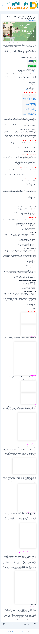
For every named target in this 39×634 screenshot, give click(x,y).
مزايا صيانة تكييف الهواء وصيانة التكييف (29, 109)
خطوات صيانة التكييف (32, 112)
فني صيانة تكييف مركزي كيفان (31, 97)
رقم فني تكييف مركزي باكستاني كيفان (30, 101)
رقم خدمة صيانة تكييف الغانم (31, 108)
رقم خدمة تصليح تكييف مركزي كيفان (30, 104)
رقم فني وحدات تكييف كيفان (31, 107)
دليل (26, 619)
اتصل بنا (9, 631)
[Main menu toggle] (2, 5)
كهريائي (33, 72)
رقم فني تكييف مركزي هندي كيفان (30, 99)
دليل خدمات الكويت (20, 631)
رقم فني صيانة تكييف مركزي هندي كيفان (29, 98)
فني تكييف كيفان (33, 105)
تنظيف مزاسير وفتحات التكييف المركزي (29, 114)
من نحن (12, 631)
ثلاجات (30, 125)
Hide (27, 95)
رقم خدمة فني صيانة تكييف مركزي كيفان (29, 102)
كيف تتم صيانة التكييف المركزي (30, 110)
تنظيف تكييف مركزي (32, 113)
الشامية (26, 89)
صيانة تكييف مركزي (32, 103)
